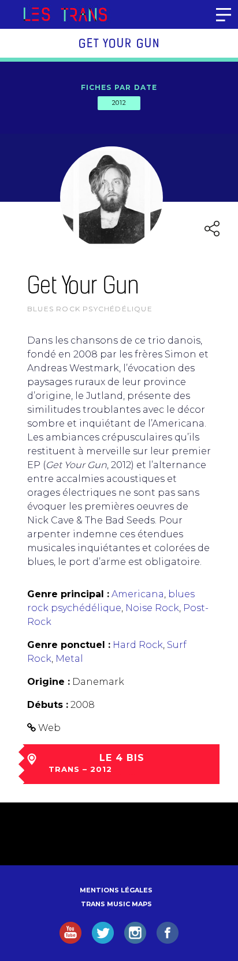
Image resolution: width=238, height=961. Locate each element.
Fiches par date (119, 87)
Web (49, 727)
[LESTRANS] (65, 14)
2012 (119, 103)
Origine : (48, 681)
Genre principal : (68, 594)
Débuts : (47, 704)
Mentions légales (116, 890)
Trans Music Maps (116, 904)
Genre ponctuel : (68, 644)
